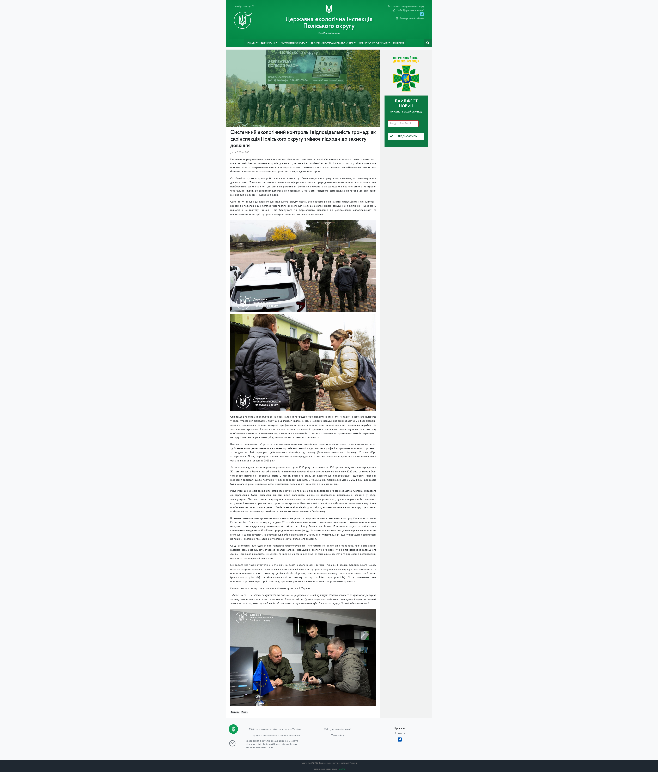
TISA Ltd (341, 769)
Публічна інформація (373, 43)
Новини (398, 43)
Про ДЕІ (251, 43)
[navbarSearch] (428, 43)
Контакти (399, 733)
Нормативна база (293, 43)
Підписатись (407, 136)
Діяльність (268, 43)
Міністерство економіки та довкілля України (275, 729)
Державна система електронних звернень (275, 735)
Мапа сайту (337, 735)
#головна (235, 712)
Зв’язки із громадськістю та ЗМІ (332, 43)
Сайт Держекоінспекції (337, 729)
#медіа (244, 712)
